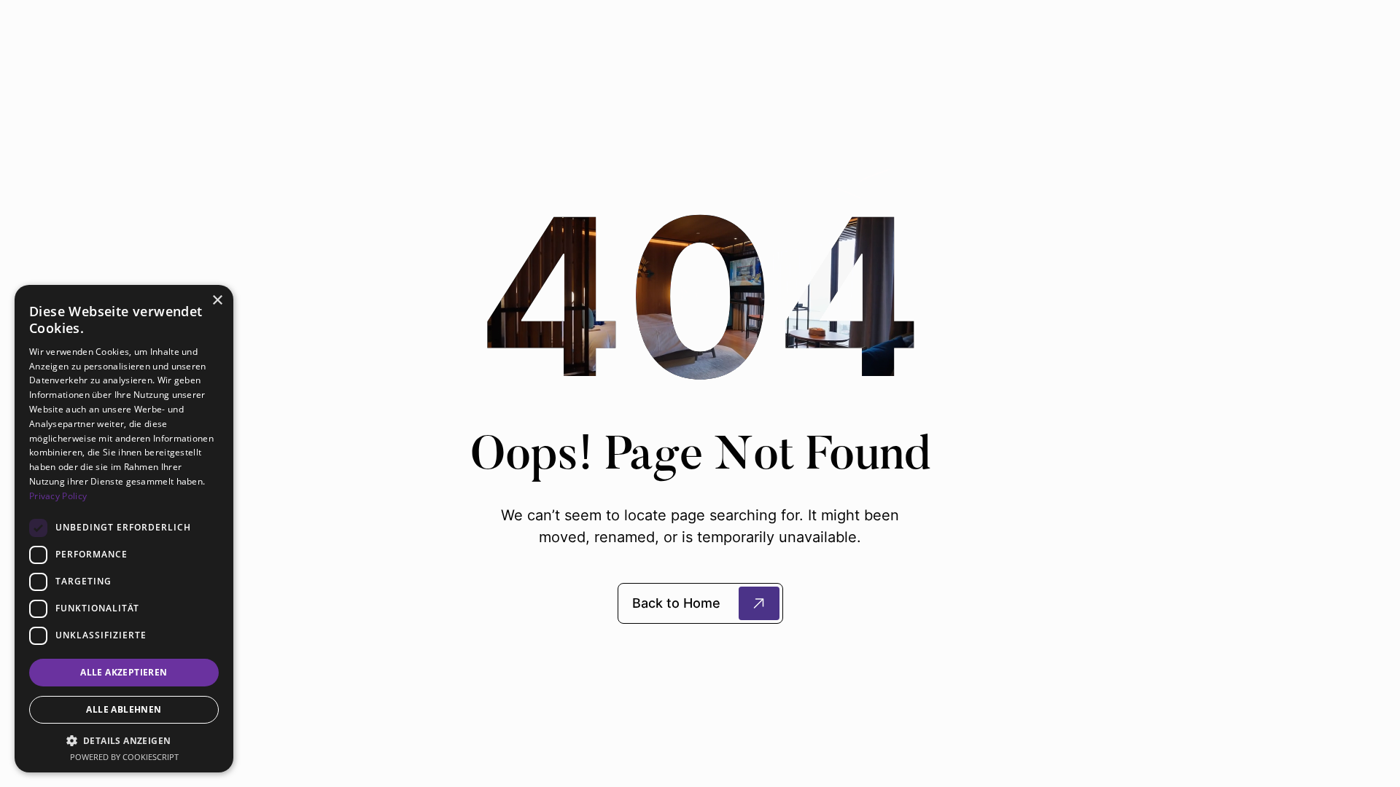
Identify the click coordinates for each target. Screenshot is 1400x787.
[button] (124, 740)
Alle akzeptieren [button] (123, 672)
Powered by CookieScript (124, 756)
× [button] (216, 300)
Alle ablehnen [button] (123, 709)
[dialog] (124, 528)
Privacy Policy (58, 496)
